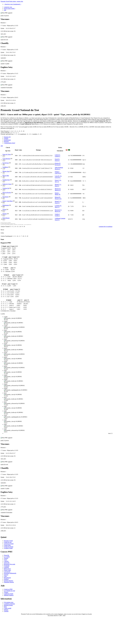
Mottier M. (57, 194)
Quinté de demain (8, 546)
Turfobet (6, 611)
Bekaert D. (58, 197)
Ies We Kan (6, 163)
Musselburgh (7, 577)
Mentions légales (8, 605)
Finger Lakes (7, 570)
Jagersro (6, 574)
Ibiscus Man (6, 175)
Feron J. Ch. (58, 180)
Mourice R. (58, 188)
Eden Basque (6, 218)
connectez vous (8, 7)
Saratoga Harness (8, 580)
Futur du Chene (7, 154)
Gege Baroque (6, 158)
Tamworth (6, 562)
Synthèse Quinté (8, 548)
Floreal (4, 209)
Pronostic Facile (12, 1)
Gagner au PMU (8, 589)
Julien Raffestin (59, 167)
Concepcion (7, 571)
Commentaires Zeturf (9, 143)
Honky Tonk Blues (8, 201)
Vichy (5, 559)
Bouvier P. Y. (58, 210)
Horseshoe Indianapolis (10, 573)
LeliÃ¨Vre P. (58, 173)
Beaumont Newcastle (9, 564)
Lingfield (6, 567)
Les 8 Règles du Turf (9, 590)
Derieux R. (58, 163)
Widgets (6, 609)
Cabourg (6, 561)
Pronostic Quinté (8, 540)
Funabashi (6, 565)
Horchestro (5, 196)
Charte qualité (7, 608)
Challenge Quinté (8, 593)
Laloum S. (57, 155)
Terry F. (57, 181)
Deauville (6, 555)
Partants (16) (7, 137)
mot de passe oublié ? (9, 8)
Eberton (5, 213)
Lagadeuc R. (58, 205)
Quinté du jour (8, 542)
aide (5, 10)
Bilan (5, 606)
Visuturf (6, 138)
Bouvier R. (57, 211)
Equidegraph (7, 140)
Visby (5, 576)
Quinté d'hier (7, 545)
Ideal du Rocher (7, 192)
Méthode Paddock (8, 595)
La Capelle (7, 556)
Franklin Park (6, 180)
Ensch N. (57, 159)
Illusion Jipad (6, 171)
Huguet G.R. (58, 198)
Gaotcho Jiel (6, 188)
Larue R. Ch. (58, 176)
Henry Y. (57, 207)
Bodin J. (57, 193)
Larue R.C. (58, 177)
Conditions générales (9, 603)
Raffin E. (57, 171)
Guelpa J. (57, 214)
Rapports (6, 141)
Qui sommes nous (8, 602)
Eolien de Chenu (7, 184)
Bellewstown (7, 568)
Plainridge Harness (9, 582)
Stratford (6, 579)
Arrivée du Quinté (8, 543)
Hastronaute (6, 205)
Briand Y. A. (58, 184)
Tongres (6, 558)
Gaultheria (5, 167)
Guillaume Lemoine (60, 218)
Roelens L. (57, 169)
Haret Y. (57, 186)
